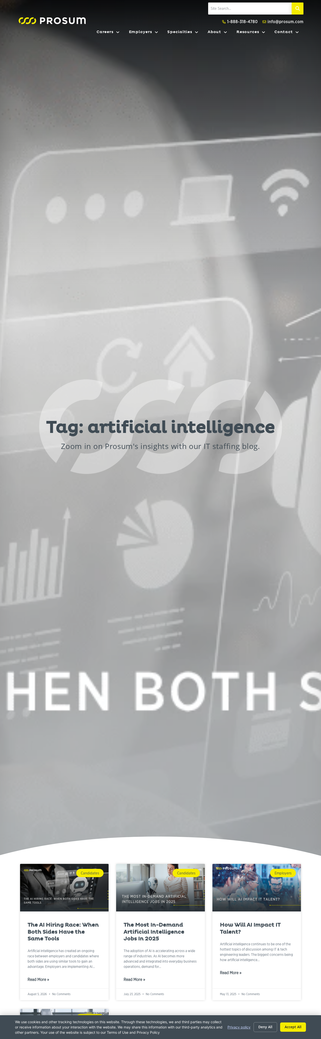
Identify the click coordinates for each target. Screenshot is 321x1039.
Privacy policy (239, 1027)
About (220, 33)
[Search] (297, 9)
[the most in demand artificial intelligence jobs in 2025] (160, 888)
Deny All (265, 1026)
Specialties (185, 33)
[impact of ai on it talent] (256, 888)
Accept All (293, 1026)
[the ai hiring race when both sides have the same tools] (64, 888)
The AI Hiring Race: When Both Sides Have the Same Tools (63, 932)
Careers (110, 33)
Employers (146, 33)
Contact (288, 33)
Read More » (38, 980)
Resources (253, 33)
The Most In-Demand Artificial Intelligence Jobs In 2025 (154, 932)
